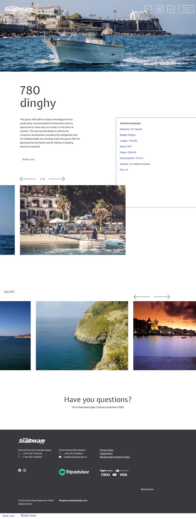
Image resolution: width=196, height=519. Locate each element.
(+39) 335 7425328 (32, 453)
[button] (28, 179)
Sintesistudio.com (78, 500)
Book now (28, 159)
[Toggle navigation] (186, 9)
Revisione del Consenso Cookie (115, 456)
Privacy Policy (107, 450)
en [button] (171, 9)
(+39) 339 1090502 (32, 456)
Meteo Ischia (147, 489)
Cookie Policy (106, 453)
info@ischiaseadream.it (75, 456)
